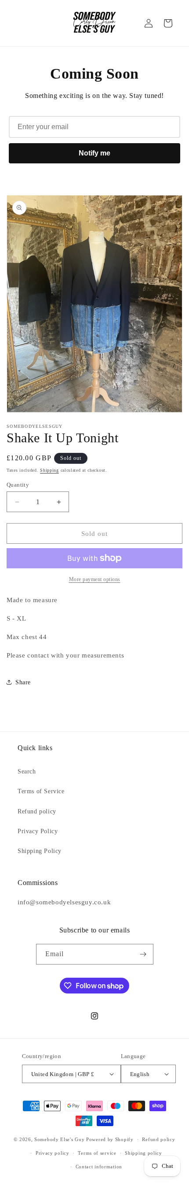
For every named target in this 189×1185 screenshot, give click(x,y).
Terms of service (97, 1153)
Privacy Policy (38, 831)
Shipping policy (143, 1153)
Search (27, 771)
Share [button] (23, 682)
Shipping (49, 470)
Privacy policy (52, 1153)
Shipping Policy (40, 851)
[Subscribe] (143, 954)
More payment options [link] (94, 579)
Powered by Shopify (110, 1139)
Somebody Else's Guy (59, 1139)
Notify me (94, 153)
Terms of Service (41, 791)
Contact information (99, 1166)
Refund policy (37, 811)
